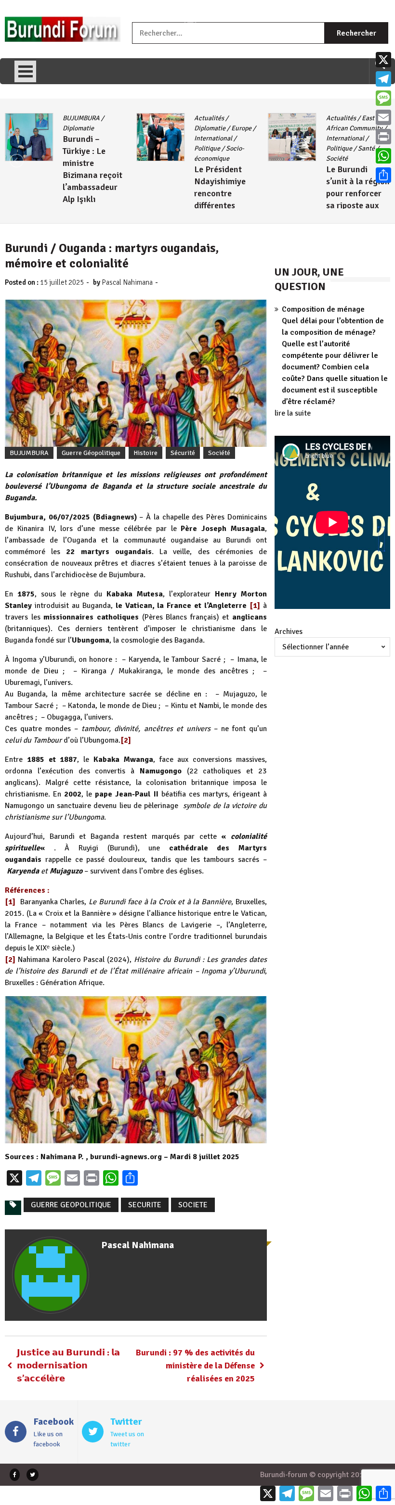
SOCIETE (193, 1205)
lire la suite (293, 413)
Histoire (145, 453)
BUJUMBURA (81, 118)
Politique (207, 148)
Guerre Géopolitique (91, 453)
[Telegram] (383, 79)
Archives (289, 631)
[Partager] (383, 175)
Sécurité (183, 453)
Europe (241, 128)
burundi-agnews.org (126, 1157)
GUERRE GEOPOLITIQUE (71, 1205)
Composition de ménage (323, 309)
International (213, 138)
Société (337, 158)
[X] (383, 59)
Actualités (209, 118)
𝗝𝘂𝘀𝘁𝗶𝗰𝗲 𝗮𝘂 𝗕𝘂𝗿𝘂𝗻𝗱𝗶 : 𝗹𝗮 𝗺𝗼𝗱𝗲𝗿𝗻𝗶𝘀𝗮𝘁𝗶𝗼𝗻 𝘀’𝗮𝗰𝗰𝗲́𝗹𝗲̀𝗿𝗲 (68, 1365)
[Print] (383, 136)
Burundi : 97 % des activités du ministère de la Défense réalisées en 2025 (195, 1365)
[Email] (383, 117)
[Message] (383, 98)
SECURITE (144, 1205)
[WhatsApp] (383, 155)
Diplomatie (78, 128)
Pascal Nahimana (127, 282)
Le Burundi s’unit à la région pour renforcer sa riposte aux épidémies (358, 193)
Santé (366, 148)
